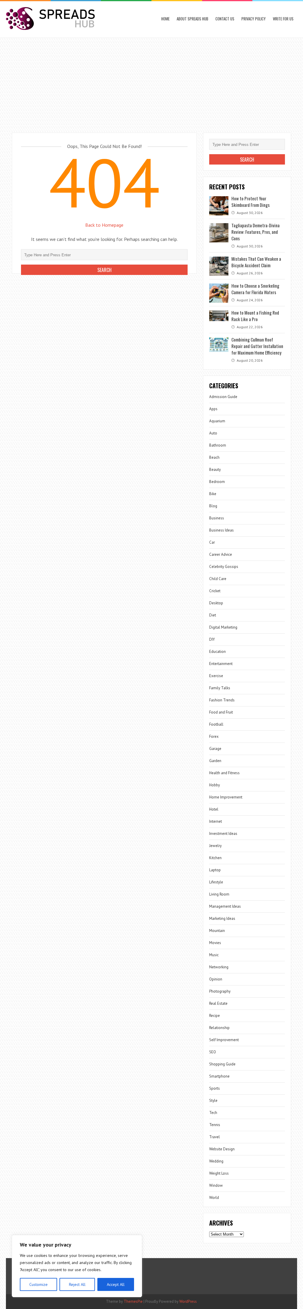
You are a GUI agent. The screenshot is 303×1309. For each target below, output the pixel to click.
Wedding (216, 1161)
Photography (220, 991)
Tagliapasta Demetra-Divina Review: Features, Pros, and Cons (255, 231)
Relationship (219, 1027)
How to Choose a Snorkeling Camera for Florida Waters (255, 288)
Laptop (215, 869)
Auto (213, 433)
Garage (215, 748)
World (214, 1197)
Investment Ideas (223, 833)
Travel (214, 1136)
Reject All (77, 1284)
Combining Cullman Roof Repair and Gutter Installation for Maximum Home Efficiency (257, 346)
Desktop (216, 603)
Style (213, 1100)
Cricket (214, 590)
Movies (215, 942)
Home (165, 19)
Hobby (214, 785)
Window (216, 1185)
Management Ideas (225, 906)
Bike (212, 493)
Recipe (214, 1015)
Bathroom (217, 445)
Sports (214, 1088)
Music (214, 954)
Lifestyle (216, 882)
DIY (212, 639)
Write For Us (283, 19)
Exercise (216, 675)
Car (212, 542)
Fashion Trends (222, 700)
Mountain (217, 930)
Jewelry (215, 845)
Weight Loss (219, 1173)
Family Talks (219, 687)
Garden (215, 760)
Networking (218, 967)
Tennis (214, 1124)
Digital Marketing (223, 627)
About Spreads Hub (192, 19)
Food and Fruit (221, 712)
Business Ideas (221, 530)
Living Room (219, 894)
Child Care (217, 578)
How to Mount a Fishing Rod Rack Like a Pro (255, 315)
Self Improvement (224, 1039)
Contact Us (224, 19)
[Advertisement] (151, 82)
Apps (213, 408)
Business (216, 518)
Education (217, 651)
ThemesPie (133, 1301)
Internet (215, 821)
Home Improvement (225, 797)
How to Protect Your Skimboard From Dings (250, 201)
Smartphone (219, 1076)
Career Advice (220, 554)
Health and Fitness (224, 772)
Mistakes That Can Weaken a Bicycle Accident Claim (256, 261)
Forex (214, 736)
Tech (213, 1112)
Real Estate (218, 1003)
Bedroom (217, 481)
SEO (212, 1051)
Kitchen (215, 857)
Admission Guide (223, 396)
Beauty (215, 469)
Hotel (213, 809)
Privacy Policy (253, 19)
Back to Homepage (104, 225)
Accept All (116, 1284)
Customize (38, 1284)
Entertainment (221, 663)
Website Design (222, 1149)
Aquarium (217, 421)
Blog (213, 505)
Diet (212, 615)
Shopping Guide (222, 1064)
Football (216, 724)
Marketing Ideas (222, 918)
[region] (77, 1266)
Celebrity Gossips (223, 566)
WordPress (188, 1301)
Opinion (215, 979)
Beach (214, 457)
